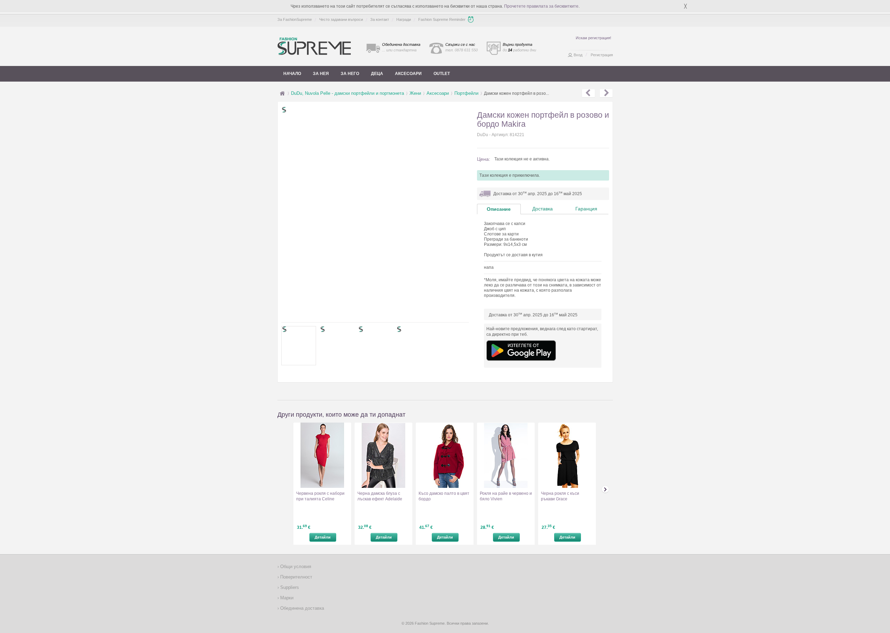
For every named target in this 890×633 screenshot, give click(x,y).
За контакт (379, 19)
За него (350, 73)
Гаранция (586, 208)
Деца (377, 73)
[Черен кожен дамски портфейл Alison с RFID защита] (588, 93)
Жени (415, 93)
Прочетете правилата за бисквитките (541, 6)
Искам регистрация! (593, 38)
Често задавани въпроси (341, 19)
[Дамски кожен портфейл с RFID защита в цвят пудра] (606, 93)
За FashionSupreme (294, 19)
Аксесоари (408, 73)
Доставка (542, 208)
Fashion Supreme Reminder (442, 19)
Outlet (442, 73)
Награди (403, 19)
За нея (321, 73)
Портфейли (466, 93)
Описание (499, 209)
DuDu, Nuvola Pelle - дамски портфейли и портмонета (347, 93)
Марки (286, 597)
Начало (292, 73)
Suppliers (289, 587)
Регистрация (602, 55)
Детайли (323, 537)
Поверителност (295, 577)
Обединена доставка (301, 608)
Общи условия (295, 566)
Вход (578, 55)
